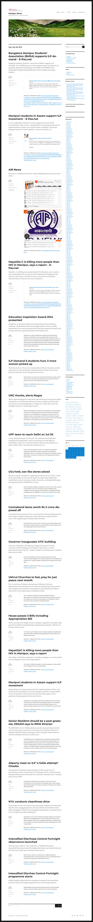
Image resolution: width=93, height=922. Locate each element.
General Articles (69, 413)
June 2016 (68, 284)
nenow (67, 426)
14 (66, 452)
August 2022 (69, 185)
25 (77, 455)
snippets (82, 431)
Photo (74, 428)
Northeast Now (69, 61)
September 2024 (69, 152)
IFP (66, 417)
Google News (11, 83)
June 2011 (68, 364)
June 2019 (68, 236)
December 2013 (69, 324)
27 (83, 455)
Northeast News (76, 426)
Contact (74, 12)
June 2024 (68, 156)
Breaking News (72, 406)
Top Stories (68, 435)
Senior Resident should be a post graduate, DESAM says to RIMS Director (35, 722)
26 (80, 455)
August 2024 (69, 153)
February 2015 (69, 305)
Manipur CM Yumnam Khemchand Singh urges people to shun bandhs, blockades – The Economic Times (75, 85)
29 (69, 457)
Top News (81, 433)
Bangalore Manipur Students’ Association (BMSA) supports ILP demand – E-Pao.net (33, 56)
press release (79, 428)
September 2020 (69, 216)
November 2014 (69, 309)
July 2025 (68, 139)
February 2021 (69, 209)
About (69, 12)
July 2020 (68, 219)
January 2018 (69, 258)
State (77, 433)
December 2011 (69, 356)
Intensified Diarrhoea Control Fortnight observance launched (34, 840)
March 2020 (68, 224)
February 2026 (69, 130)
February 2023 (69, 177)
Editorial (74, 409)
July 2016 (68, 282)
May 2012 (68, 349)
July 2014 (68, 314)
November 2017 (69, 261)
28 (66, 457)
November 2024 (69, 149)
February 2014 (69, 321)
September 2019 (69, 232)
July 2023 (68, 171)
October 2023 (69, 167)
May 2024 (68, 157)
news (71, 426)
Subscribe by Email (70, 74)
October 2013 (69, 326)
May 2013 (68, 333)
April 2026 (68, 127)
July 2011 (68, 362)
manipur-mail (81, 420)
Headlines (74, 415)
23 (72, 455)
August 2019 (68, 233)
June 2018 (68, 252)
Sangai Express (69, 393)
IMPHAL (70, 417)
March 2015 (68, 304)
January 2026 (69, 131)
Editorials (80, 409)
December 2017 (69, 260)
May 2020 (68, 221)
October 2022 (69, 183)
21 (66, 455)
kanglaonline (11, 183)
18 (77, 452)
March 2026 (68, 128)
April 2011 (68, 366)
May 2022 (68, 189)
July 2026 (68, 123)
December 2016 (69, 276)
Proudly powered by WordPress (22, 915)
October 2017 (69, 262)
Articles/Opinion (77, 404)
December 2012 (69, 340)
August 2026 (69, 122)
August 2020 (69, 217)
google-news (11, 85)
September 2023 (69, 168)
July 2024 (68, 155)
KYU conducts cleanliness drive (29, 801)
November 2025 (69, 133)
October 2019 (69, 231)
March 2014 (68, 320)
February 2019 (69, 241)
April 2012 (68, 350)
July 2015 (68, 298)
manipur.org (81, 12)
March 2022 (68, 192)
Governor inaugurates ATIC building (32, 541)
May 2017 (68, 269)
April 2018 (68, 254)
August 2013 (68, 329)
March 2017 (68, 272)
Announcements (74, 402)
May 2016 (68, 285)
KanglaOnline (11, 187)
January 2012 (69, 354)
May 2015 (68, 301)
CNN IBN (68, 379)
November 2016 (69, 277)
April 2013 (68, 334)
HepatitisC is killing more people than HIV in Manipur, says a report (33, 652)
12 (80, 450)
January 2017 (69, 274)
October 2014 (69, 310)
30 (72, 457)
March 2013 (68, 336)
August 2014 (68, 313)
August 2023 (68, 169)
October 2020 (69, 215)
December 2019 (69, 228)
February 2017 (69, 273)
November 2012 (69, 341)
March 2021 (68, 208)
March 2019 (68, 240)
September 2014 (69, 312)
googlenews (11, 80)
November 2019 (69, 229)
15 (69, 452)
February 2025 (69, 145)
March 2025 (68, 144)
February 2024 (69, 161)
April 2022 (68, 191)
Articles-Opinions (69, 404)
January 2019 (69, 243)
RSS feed (68, 73)
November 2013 (69, 325)
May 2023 (68, 173)
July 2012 (68, 346)
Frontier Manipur (70, 382)
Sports (67, 433)
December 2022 (69, 180)
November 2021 (69, 197)
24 (74, 455)
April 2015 (68, 302)
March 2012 (68, 352)
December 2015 (69, 292)
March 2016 (68, 288)
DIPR (67, 409)
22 (69, 455)
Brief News (78, 406)
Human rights (81, 415)
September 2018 (69, 248)
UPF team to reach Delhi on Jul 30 (31, 434)
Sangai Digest (69, 431)
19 (80, 452)
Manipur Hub (69, 387)
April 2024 (68, 159)
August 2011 (68, 361)
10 (74, 450)
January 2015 (69, 306)
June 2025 (68, 140)
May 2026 (68, 126)
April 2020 (68, 223)
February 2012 (69, 353)
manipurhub (68, 422)
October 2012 (69, 342)
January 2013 (69, 338)
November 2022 (69, 181)
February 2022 (69, 193)
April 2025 (68, 143)
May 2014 (68, 317)
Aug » (81, 459)
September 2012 (69, 344)
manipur (74, 420)
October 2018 (69, 247)
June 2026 (68, 124)
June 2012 (68, 348)
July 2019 (68, 235)
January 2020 (69, 227)
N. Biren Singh (69, 424)
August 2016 (68, 281)
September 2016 (69, 280)
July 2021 (68, 203)
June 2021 (68, 204)
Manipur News (15, 13)
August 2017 (68, 265)
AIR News (15, 169)
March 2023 (68, 176)
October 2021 (69, 199)
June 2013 (68, 332)
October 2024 (69, 151)
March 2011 (68, 368)
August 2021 (68, 201)
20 (83, 452)
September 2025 (69, 136)
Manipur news (75, 422)
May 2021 (68, 205)
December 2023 (69, 164)
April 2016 (68, 286)
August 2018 (68, 249)
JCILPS (74, 417)
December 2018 (69, 244)
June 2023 (68, 172)
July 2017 (68, 266)
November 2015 (69, 293)
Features (73, 411)
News (62, 12)
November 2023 (69, 165)
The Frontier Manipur (70, 63)
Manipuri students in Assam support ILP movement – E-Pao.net (35, 117)
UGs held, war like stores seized (29, 471)
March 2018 (68, 256)
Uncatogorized (12, 190)
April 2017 (68, 270)
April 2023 (68, 175)
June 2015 (68, 300)
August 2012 (68, 345)
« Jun (69, 459)
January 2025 (69, 147)
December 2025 (69, 132)
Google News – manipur (71, 57)
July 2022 (68, 187)
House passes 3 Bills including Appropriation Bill (28, 617)
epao (10, 338)
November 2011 (69, 357)
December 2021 (69, 196)
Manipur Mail (69, 389)
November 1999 (69, 370)
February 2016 (69, 289)
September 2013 (69, 328)
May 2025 (68, 141)
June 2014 (68, 316)
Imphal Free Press (70, 59)
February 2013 (69, 337)
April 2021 (68, 207)
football (77, 411)
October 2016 (69, 278)
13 (83, 450)
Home (58, 12)
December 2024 (69, 148)
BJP (67, 406)
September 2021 (69, 200)
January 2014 (69, 322)
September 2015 (69, 296)
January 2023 (69, 179)
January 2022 (69, 195)
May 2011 (68, 365)
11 (77, 450)
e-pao (10, 344)
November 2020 (69, 213)
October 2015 (69, 294)
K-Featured (79, 417)
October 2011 (69, 358)
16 (72, 452)
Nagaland (75, 424)
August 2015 (68, 297)
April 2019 (68, 239)
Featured (68, 411)
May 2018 (68, 253)
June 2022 (68, 188)
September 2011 (69, 360)
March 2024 (68, 160)
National (80, 424)
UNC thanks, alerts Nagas (25, 395)
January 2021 (69, 211)
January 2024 (69, 163)
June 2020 (68, 220)
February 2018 (69, 257)
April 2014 (68, 318)
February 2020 (69, 225)
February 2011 (69, 369)
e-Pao (10, 342)
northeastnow (69, 428)
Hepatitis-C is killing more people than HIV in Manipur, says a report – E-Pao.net (34, 265)
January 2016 (69, 290)
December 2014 (69, 308)
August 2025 (69, 137)
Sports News (72, 433)
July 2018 (68, 251)
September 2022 (69, 184)
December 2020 (69, 212)
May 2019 (68, 237)
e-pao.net (68, 56)
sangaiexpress (76, 431)
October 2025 (69, 135)
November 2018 (69, 245)
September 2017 (69, 264)
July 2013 (68, 330)
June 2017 (68, 268)
